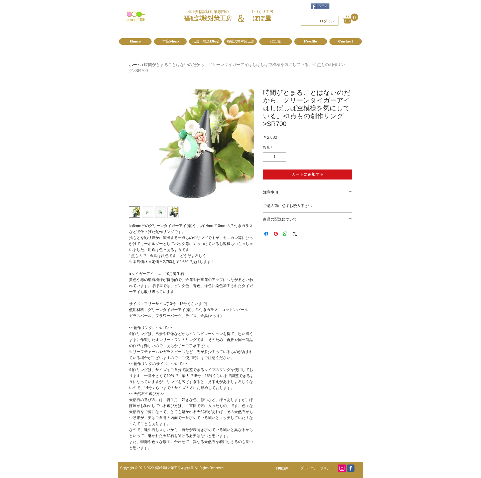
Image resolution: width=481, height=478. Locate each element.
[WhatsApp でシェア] (285, 234)
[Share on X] (295, 234)
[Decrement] (267, 156)
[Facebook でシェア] (266, 234)
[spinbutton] (274, 156)
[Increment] (282, 156)
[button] (350, 19)
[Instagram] (342, 468)
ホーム (135, 64)
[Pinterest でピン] (276, 234)
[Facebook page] (350, 468)
